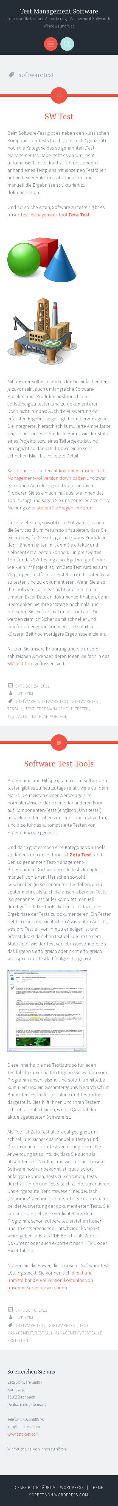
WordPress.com (71, 1494)
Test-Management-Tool (55, 214)
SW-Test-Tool (20, 663)
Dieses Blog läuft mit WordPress (49, 1487)
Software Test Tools (59, 763)
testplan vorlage (48, 716)
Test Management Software (59, 11)
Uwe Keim (24, 693)
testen (82, 708)
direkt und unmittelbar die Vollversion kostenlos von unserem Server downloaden (50, 1280)
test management (54, 708)
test (30, 708)
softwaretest (85, 701)
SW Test (59, 116)
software (25, 701)
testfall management (57, 1333)
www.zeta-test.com (23, 1434)
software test (53, 701)
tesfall (15, 708)
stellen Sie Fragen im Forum (65, 507)
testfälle (17, 716)
